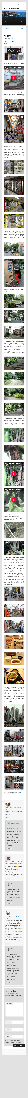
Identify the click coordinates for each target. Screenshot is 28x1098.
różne (15, 792)
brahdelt (19, 792)
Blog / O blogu (7, 21)
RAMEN (5, 24)
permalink (12, 793)
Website (8, 1036)
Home (5, 18)
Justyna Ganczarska (9, 916)
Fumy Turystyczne (11, 8)
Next (22, 28)
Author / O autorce (12, 18)
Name (8, 1022)
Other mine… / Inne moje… (17, 21)
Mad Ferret (7, 861)
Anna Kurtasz (8, 807)
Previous (6, 28)
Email (8, 1029)
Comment (9, 1003)
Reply (7, 817)
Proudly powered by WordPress (14, 1052)
